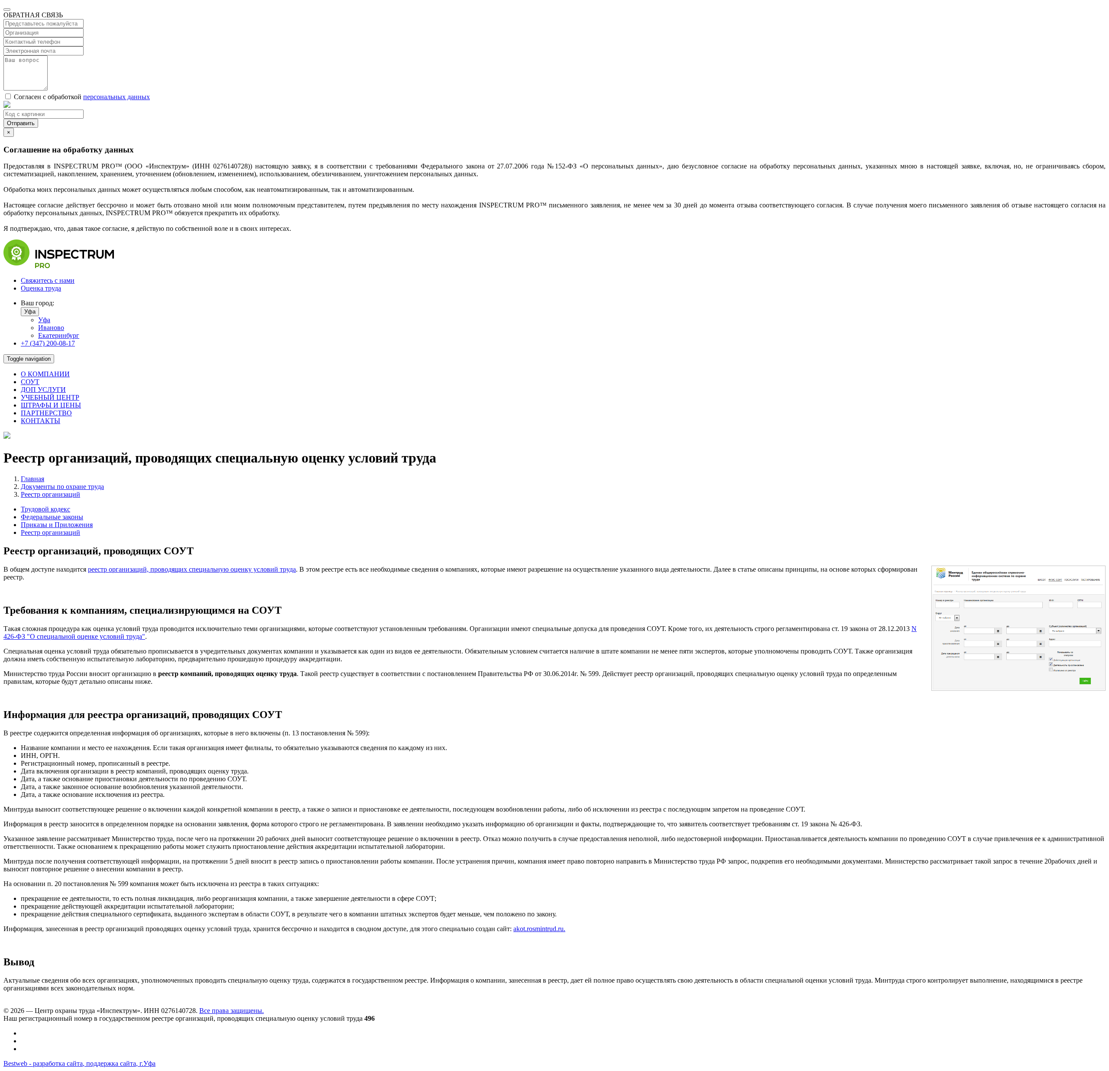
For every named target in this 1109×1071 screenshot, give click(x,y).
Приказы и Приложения (57, 524)
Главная (32, 478)
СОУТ (30, 381)
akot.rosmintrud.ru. (539, 928)
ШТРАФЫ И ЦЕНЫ (51, 405)
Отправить (21, 123)
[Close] (6, 9)
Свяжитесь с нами (48, 280)
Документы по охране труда (62, 486)
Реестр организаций (50, 494)
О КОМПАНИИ (45, 374)
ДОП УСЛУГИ (43, 389)
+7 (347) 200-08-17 (48, 343)
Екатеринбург (58, 335)
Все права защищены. (231, 1010)
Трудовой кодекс (45, 509)
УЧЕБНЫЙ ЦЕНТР (50, 397)
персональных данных (116, 96)
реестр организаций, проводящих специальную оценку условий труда (192, 569)
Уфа (30, 311)
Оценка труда (41, 288)
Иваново (51, 327)
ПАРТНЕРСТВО (46, 413)
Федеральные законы (52, 517)
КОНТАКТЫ (40, 420)
